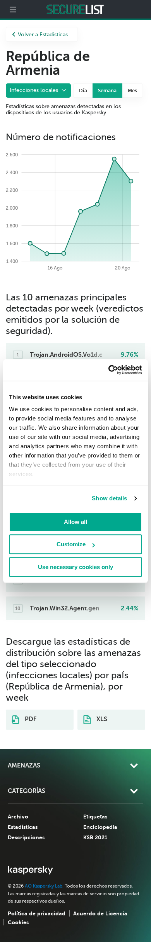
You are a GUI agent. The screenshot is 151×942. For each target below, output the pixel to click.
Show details (109, 498)
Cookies (18, 922)
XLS (101, 719)
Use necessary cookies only (75, 567)
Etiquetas (95, 816)
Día (83, 90)
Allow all (75, 521)
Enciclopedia (100, 827)
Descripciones (26, 837)
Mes (132, 90)
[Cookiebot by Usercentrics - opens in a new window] (108, 370)
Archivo (18, 816)
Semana (107, 90)
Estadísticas (23, 827)
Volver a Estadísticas (43, 34)
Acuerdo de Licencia (100, 913)
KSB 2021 (95, 837)
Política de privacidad (36, 913)
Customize (71, 544)
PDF (29, 719)
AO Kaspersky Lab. (44, 886)
